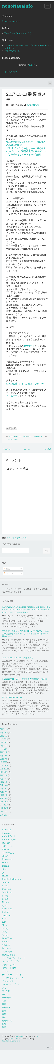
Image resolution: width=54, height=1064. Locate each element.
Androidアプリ (9, 839)
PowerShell (7, 908)
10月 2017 (4, 808)
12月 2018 (4, 765)
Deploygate (7, 859)
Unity (30, 436)
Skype (5, 925)
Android (12, 436)
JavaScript (7, 892)
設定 (4, 1010)
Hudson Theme (14, 1038)
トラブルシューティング (12, 977)
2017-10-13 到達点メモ (26, 96)
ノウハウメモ (8, 981)
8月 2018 (4, 778)
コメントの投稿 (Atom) (17, 537)
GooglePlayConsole (11, 879)
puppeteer (6, 915)
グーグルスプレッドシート (13, 958)
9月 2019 (3, 745)
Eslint (5, 862)
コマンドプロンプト (11, 961)
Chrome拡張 (8, 852)
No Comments (12, 439)
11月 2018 (4, 768)
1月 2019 (3, 762)
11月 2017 (4, 805)
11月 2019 (4, 739)
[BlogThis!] (10, 428)
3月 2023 (4, 729)
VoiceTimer (7, 938)
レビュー (6, 994)
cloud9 (5, 856)
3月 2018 (3, 795)
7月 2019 (3, 752)
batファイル (7, 846)
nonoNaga (33, 104)
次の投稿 (7, 449)
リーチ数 (6, 991)
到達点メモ (38, 436)
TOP (50, 1047)
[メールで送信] (7, 428)
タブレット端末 (9, 968)
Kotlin (18, 436)
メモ (4, 987)
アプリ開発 (7, 951)
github (5, 875)
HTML (5, 885)
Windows (6, 948)
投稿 (7, 568)
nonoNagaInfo (17, 6)
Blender (6, 849)
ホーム (27, 449)
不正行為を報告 (10, 71)
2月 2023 (4, 732)
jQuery (5, 895)
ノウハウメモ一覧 (12, 51)
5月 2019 (3, 755)
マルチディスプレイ (11, 984)
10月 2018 (4, 772)
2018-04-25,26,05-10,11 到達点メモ (17, 657)
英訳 (4, 1004)
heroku (5, 882)
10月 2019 (4, 742)
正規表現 (6, 1007)
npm (4, 905)
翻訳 (4, 1027)
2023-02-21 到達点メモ (12, 697)
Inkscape (6, 889)
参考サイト (29, 345)
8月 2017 (3, 815)
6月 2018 (4, 785)
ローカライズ (8, 997)
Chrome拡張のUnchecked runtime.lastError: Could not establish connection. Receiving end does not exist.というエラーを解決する (26, 610)
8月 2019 (3, 749)
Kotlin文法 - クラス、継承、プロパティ (26, 383)
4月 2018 (4, 791)
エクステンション (10, 954)
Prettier (5, 912)
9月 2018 (3, 775)
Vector (5, 935)
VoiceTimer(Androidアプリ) (17, 33)
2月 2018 (4, 798)
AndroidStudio (9, 836)
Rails (4, 918)
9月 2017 (3, 811)
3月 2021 (3, 735)
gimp (4, 869)
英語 (4, 1001)
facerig (5, 866)
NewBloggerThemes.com (11, 1041)
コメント (9, 573)
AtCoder (6, 842)
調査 (4, 1017)
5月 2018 (4, 788)
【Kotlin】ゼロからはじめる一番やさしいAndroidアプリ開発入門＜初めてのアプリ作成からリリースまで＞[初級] (26, 151)
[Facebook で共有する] (15, 428)
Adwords (6, 829)
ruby (4, 922)
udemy (24, 436)
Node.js (5, 902)
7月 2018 (3, 782)
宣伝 (4, 1014)
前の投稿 (47, 449)
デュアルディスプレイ (11, 974)
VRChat (5, 941)
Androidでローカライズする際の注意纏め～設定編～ (25, 679)
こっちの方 (11, 396)
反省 (4, 1024)
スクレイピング (9, 964)
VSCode (6, 945)
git (3, 872)
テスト (5, 971)
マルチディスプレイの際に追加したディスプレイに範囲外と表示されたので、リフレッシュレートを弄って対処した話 (25, 634)
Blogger (32, 65)
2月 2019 (3, 759)
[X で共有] (12, 428)
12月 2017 (4, 801)
